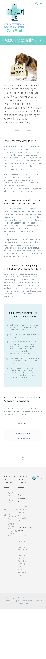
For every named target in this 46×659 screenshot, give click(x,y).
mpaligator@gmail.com (11, 509)
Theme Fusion (9, 601)
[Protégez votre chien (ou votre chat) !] (23, 54)
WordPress (24, 604)
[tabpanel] (23, 428)
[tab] (23, 423)
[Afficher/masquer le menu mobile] (41, 3)
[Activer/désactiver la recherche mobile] (36, 3)
